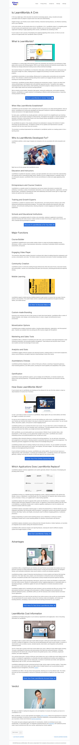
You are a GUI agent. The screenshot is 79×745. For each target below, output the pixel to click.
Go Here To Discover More (38, 305)
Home (36, 3)
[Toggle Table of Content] (19, 732)
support (36, 667)
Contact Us (51, 3)
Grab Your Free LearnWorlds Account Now (38, 678)
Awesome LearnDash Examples (60, 736)
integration (51, 723)
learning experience (36, 718)
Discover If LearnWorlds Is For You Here (38, 225)
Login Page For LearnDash (18, 736)
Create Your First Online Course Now (38, 458)
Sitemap (58, 3)
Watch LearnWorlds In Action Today (38, 98)
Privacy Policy (44, 3)
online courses (44, 715)
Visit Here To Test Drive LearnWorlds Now (38, 605)
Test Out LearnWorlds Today (38, 534)
